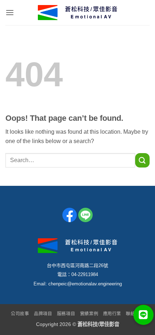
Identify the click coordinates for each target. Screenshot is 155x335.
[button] (9, 12)
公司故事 (20, 313)
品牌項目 (43, 313)
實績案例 (89, 313)
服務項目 (66, 313)
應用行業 (112, 313)
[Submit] (142, 160)
